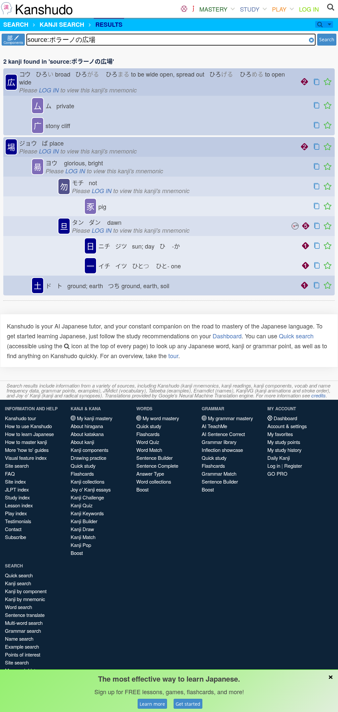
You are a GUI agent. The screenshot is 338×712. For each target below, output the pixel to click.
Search (326, 39)
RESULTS (108, 24)
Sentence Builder (154, 457)
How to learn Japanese (29, 433)
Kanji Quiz (81, 505)
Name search (19, 638)
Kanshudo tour (20, 418)
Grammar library (219, 441)
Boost (77, 552)
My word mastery (160, 418)
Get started (188, 704)
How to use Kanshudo (28, 426)
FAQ (10, 473)
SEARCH (15, 24)
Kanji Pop (81, 544)
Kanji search (18, 583)
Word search (18, 606)
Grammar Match (219, 473)
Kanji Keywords (87, 513)
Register (293, 465)
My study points (283, 441)
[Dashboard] (184, 9)
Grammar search (23, 630)
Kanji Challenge (87, 497)
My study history (284, 449)
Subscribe (15, 536)
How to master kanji (26, 441)
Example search (22, 646)
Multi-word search (24, 622)
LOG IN (309, 9)
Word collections (153, 481)
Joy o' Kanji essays (91, 489)
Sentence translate (25, 614)
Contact (13, 529)
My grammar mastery (230, 418)
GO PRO (277, 473)
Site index (15, 481)
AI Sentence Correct (223, 433)
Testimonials (18, 521)
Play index (16, 513)
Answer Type (150, 473)
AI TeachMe (214, 426)
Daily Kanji (278, 457)
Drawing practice (88, 457)
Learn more (152, 704)
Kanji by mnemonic (25, 598)
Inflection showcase (222, 449)
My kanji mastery (94, 418)
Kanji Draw (82, 529)
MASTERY (213, 9)
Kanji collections (87, 481)
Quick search (296, 335)
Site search (17, 465)
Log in (273, 465)
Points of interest (22, 654)
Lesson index (19, 505)
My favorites (280, 433)
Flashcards (82, 473)
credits (318, 395)
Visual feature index (26, 457)
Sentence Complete (157, 465)
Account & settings (287, 426)
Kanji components (89, 449)
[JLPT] (193, 9)
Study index (17, 497)
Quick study (83, 465)
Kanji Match (83, 536)
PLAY (279, 9)
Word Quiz (147, 441)
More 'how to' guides (27, 449)
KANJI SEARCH (62, 24)
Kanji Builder (84, 521)
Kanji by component (26, 591)
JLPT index (17, 489)
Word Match (149, 449)
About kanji (82, 441)
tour (173, 355)
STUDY (249, 9)
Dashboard (227, 335)
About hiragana (87, 426)
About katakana (87, 433)
